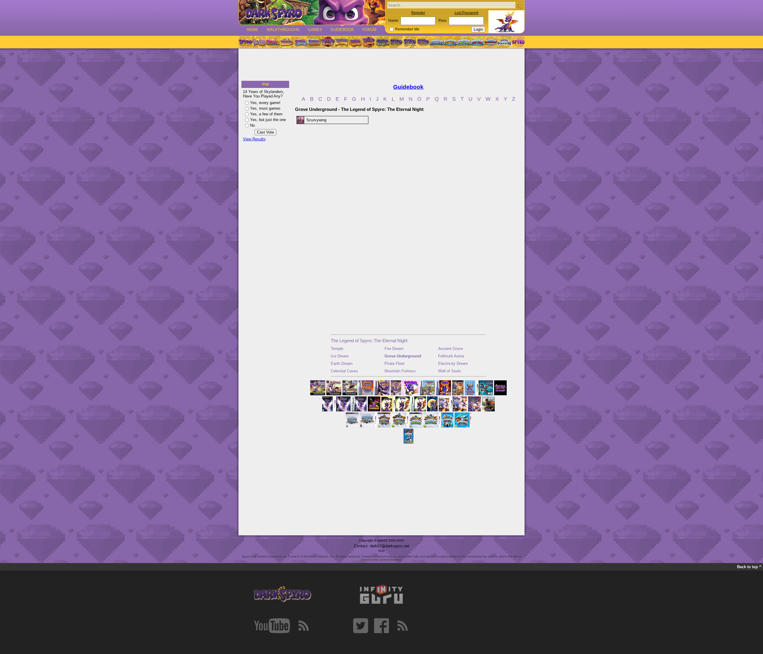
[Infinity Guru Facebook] (381, 625)
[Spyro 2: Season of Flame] (314, 42)
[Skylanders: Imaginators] (504, 42)
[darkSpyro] (282, 594)
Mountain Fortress (400, 371)
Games (315, 29)
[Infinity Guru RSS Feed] (402, 625)
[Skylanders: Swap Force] (464, 42)
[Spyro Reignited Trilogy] (245, 42)
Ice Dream (340, 356)
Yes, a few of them (266, 114)
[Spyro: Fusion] (355, 42)
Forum (369, 29)
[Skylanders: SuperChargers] (490, 42)
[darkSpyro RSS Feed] (303, 625)
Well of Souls (449, 371)
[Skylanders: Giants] (450, 42)
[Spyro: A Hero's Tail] (369, 42)
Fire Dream (394, 348)
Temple (337, 348)
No (252, 125)
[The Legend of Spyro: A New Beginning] (396, 42)
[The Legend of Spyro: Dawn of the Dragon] (423, 42)
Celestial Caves (344, 371)
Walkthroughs (283, 29)
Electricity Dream (453, 363)
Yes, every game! (265, 102)
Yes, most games (265, 108)
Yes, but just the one (268, 119)
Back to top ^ (749, 567)
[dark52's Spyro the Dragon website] (312, 12)
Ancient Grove (450, 348)
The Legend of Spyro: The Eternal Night (369, 340)
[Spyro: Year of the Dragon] (286, 42)
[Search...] (519, 5)
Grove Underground (402, 356)
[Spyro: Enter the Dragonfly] (327, 42)
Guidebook (342, 29)
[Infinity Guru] (381, 594)
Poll (265, 84)
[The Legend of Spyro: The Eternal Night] (410, 42)
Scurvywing (316, 120)
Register (418, 13)
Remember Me (407, 29)
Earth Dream (342, 363)
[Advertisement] (381, 65)
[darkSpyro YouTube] (272, 625)
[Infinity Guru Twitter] (360, 625)
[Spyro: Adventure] (341, 42)
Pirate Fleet (394, 363)
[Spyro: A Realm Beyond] (518, 42)
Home (252, 29)
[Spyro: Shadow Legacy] (382, 42)
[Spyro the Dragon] (259, 42)
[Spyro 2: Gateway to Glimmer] (273, 42)
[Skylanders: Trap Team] (477, 42)
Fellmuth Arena (451, 356)
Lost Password (466, 13)
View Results (254, 139)
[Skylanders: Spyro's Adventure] (437, 42)
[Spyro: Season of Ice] (300, 42)
